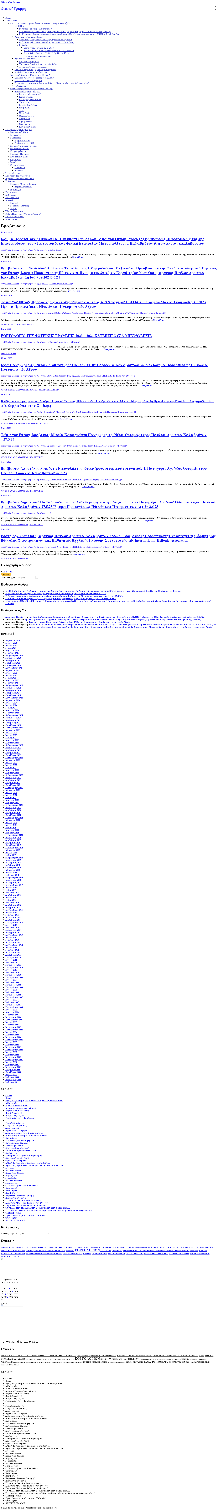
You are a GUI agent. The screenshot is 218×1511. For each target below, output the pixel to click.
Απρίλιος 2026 (12, 650)
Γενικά (8, 1120)
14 (12, 1291)
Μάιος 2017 (10, 889)
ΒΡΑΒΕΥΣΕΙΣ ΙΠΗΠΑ (49, 389)
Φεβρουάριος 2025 (14, 685)
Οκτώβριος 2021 (13, 785)
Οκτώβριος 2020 (13, 815)
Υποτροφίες (11, 1217)
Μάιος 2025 (10, 677)
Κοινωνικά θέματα (14, 1172)
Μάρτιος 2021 (12, 802)
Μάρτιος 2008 (12, 992)
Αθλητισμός (11, 1102)
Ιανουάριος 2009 (13, 984)
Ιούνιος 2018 (11, 872)
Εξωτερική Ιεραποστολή (17, 1147)
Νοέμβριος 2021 (12, 782)
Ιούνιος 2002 (11, 1052)
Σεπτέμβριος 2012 (14, 944)
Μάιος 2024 (10, 707)
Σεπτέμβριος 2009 (14, 977)
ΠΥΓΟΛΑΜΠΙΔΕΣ (113, 1254)
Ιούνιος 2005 (11, 1022)
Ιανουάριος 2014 (13, 929)
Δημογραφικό (12, 1127)
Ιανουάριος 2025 (13, 687)
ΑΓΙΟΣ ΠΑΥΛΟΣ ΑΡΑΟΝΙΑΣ (13, 1247)
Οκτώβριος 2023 (13, 725)
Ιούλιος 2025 (11, 672)
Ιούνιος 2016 (11, 897)
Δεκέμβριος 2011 (13, 954)
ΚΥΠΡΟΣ (44, 423)
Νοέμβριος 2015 (12, 907)
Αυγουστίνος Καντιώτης (17, 1110)
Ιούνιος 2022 (11, 765)
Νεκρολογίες (11, 1182)
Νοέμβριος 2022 (12, 752)
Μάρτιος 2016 (12, 902)
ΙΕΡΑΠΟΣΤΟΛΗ (170, 1251)
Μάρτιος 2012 (12, 949)
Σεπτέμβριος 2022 (14, 757)
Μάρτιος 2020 (12, 832)
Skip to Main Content (10, 2)
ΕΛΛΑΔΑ (36, 1251)
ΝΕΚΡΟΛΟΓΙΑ (8, 1253)
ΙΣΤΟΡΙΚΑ (185, 1251)
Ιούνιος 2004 (11, 1032)
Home (8, 1097)
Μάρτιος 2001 (12, 1064)
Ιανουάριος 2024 (13, 717)
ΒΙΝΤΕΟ (33, 389)
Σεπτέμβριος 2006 (14, 1007)
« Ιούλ (4, 1302)
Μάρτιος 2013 (12, 939)
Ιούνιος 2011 (11, 959)
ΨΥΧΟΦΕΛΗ (4, 1257)
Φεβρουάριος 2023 (14, 745)
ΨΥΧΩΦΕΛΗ (14, 1256)
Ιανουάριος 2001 (13, 1067)
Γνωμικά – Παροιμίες (16, 1125)
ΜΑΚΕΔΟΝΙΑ (203, 1251)
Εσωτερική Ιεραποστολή (17, 1157)
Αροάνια (41, 375)
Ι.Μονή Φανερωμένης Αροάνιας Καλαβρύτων (27, 1162)
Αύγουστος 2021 (12, 790)
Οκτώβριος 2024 (13, 695)
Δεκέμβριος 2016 (13, 894)
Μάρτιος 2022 (12, 772)
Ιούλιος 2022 (11, 762)
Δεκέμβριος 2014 (13, 919)
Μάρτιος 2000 (12, 1077)
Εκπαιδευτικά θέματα (16, 1142)
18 (5, 1294)
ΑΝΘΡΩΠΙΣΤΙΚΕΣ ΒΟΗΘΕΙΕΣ (62, 1247)
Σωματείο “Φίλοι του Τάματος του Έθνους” (26, 1202)
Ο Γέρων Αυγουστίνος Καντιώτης (21, 1185)
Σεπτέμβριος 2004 (14, 1029)
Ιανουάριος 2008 (13, 994)
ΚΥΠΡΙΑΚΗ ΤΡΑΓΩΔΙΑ (27, 423)
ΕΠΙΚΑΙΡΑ (105, 1250)
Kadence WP (51, 1507)
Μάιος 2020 (10, 827)
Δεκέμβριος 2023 (13, 720)
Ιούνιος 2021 (11, 795)
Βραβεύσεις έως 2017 (15, 1115)
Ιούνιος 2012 (11, 947)
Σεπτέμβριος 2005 (14, 1019)
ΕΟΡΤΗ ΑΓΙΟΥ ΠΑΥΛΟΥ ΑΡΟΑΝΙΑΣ (52, 1251)
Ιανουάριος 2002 (13, 1057)
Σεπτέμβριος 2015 (14, 909)
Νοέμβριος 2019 (12, 842)
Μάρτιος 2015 (12, 914)
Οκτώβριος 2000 (13, 1072)
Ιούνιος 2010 (11, 969)
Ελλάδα (92, 411)
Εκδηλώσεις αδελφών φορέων (19, 1140)
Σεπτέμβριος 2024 (14, 697)
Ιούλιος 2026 (11, 642)
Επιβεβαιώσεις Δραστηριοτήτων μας (23, 1155)
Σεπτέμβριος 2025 (14, 667)
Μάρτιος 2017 (12, 892)
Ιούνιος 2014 (11, 924)
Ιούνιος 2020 (11, 825)
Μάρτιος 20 (11, 1082)
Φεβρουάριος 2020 (14, 834)
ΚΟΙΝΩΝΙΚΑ (194, 1251)
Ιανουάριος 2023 (13, 747)
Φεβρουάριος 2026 (14, 655)
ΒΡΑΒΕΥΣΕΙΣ (7, 324)
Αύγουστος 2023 (12, 730)
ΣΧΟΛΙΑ (122, 1254)
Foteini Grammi (12, 249)
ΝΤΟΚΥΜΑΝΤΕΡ (20, 1254)
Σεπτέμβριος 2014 (14, 922)
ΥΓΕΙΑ (192, 1254)
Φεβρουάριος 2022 (14, 775)
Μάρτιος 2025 (12, 682)
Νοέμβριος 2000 (12, 1069)
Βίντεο (50, 375)
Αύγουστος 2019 (12, 849)
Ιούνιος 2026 (11, 645)
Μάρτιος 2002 (12, 1054)
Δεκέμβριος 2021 (13, 780)
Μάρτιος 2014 (12, 927)
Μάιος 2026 (10, 647)
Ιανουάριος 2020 (13, 837)
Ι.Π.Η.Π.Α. (111, 312)
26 (7, 1297)
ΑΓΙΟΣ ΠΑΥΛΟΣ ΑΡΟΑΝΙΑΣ (14, 389)
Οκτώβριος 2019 (13, 844)
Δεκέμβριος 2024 (13, 690)
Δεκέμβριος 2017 (13, 882)
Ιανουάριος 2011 (13, 964)
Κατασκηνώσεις (13, 1170)
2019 (2, 1247)
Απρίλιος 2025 (12, 680)
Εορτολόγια (11, 1152)
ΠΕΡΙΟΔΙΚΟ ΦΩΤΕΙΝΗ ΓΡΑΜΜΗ (72, 1254)
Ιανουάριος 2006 (13, 1017)
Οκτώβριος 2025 (13, 665)
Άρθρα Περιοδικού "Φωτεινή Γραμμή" (55, 411)
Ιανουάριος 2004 (13, 1037)
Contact (8, 1095)
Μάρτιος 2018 (12, 874)
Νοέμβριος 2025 (12, 662)
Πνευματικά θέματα (15, 1197)
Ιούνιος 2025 (11, 675)
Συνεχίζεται (78, 256)
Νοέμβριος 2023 (12, 722)
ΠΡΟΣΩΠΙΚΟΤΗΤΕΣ (99, 1254)
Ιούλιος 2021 (11, 792)
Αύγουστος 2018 (12, 869)
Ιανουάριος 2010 (13, 974)
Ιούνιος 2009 (11, 979)
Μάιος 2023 (10, 737)
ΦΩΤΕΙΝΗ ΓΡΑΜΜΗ (15, 1220)
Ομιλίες (121, 312)
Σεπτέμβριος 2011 (14, 957)
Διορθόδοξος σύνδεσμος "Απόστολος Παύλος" (71, 312)
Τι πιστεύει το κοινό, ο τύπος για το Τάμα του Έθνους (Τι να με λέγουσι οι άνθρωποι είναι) (50, 1210)
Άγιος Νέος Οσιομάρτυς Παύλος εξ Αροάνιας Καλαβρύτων (34, 1100)
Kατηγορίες (6, 1233)
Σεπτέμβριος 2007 (14, 997)
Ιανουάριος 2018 (13, 879)
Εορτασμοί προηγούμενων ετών (20, 1150)
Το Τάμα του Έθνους (136, 312)
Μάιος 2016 (10, 899)
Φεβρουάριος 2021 (14, 805)
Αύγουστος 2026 (12, 640)
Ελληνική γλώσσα (14, 1145)
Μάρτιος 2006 (12, 1014)
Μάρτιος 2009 (12, 982)
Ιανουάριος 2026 (13, 657)
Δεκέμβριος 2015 (13, 904)
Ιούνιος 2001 (11, 1062)
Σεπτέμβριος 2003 (14, 1039)
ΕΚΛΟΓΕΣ (29, 1251)
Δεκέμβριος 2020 (13, 810)
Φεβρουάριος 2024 (14, 715)
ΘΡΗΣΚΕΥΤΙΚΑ (135, 1250)
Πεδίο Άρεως (11, 1190)
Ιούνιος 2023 (11, 735)
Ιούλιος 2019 (11, 852)
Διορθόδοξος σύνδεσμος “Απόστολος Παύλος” (26, 1135)
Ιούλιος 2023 (11, 732)
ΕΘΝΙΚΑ (201, 1247)
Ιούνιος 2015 (11, 912)
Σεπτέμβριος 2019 (14, 847)
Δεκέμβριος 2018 (13, 862)
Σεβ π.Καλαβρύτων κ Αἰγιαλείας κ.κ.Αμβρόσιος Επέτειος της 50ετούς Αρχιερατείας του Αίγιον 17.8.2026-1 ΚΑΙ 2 (60, 598)
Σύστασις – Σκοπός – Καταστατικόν (23, 1200)
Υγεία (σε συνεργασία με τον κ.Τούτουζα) (25, 1215)
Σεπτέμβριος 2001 (14, 1059)
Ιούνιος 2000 (11, 1074)
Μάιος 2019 (10, 854)
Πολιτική (111, 411)
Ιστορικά (101, 411)
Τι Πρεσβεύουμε (13, 1212)
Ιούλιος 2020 (11, 822)
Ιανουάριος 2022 (13, 777)
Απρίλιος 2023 (12, 740)
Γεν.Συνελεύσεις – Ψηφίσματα (20, 1117)
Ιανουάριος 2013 (13, 942)
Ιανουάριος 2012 (13, 952)
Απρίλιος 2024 (12, 710)
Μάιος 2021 (10, 797)
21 (12, 1294)
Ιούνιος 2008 (11, 989)
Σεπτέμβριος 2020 (14, 817)
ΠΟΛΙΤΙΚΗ (87, 1253)
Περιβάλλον (11, 1192)
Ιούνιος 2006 (11, 1009)
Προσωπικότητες (125, 411)
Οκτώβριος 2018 (13, 867)
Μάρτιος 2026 (12, 652)
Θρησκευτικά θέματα (16, 1160)
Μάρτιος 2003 (12, 1044)
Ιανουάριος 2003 (13, 1047)
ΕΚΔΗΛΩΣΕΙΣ (18, 1250)
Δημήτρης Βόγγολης (14, 616)
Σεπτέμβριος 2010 (14, 967)
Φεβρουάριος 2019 (14, 857)
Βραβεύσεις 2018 (13, 1112)
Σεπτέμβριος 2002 (14, 1049)
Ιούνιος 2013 (11, 937)
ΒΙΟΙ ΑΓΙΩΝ (101, 1247)
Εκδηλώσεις (55, 249)
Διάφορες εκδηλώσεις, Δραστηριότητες (24, 1132)
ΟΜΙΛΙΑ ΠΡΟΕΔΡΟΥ (32, 1254)
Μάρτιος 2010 (12, 972)
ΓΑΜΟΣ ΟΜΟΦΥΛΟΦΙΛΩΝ (144, 1247)
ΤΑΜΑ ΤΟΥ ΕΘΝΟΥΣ (25, 324)
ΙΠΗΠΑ (178, 1251)
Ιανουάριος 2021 (13, 807)
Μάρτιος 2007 (12, 1002)
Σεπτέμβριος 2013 (14, 934)
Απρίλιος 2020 (12, 830)
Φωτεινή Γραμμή (13, 8)
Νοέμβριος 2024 (12, 692)
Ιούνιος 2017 (11, 887)
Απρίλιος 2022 (12, 770)
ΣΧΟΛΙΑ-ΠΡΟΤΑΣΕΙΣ (134, 1253)
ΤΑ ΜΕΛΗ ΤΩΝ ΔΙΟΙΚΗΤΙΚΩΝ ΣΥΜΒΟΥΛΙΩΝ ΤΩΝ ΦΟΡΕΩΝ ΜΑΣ (37, 1207)
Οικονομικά (11, 1187)
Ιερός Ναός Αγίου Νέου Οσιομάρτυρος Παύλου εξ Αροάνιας (34, 1165)
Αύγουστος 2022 (12, 760)
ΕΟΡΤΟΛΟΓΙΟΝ (8, 353)
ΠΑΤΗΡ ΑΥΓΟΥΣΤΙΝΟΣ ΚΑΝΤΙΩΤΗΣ (50, 1254)
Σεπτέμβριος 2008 (14, 987)
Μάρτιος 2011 (12, 962)
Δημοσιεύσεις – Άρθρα (16, 1130)
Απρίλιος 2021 (12, 800)
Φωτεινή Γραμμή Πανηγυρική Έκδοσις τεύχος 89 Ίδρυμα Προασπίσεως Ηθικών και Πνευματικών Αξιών (55, 593)
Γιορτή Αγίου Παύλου (60, 283)
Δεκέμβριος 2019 (13, 839)
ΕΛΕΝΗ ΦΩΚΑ (8, 423)
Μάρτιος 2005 (12, 1024)
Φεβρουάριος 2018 (14, 877)
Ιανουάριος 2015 (13, 917)
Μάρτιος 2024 (12, 712)
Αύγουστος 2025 (12, 670)
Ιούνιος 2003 (11, 1042)
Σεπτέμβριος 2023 (14, 727)
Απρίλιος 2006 (12, 1012)
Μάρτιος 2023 (12, 742)
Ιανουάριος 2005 (13, 1027)
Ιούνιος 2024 (11, 705)
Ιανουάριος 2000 (13, 1079)
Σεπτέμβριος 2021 (14, 787)
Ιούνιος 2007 (11, 999)
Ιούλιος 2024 (11, 702)
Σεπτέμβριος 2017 (14, 884)
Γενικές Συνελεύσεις (15, 1122)
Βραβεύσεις (42, 249)
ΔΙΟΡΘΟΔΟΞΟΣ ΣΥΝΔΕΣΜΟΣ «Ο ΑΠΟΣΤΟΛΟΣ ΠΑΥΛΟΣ (175, 1247)
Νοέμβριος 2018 (12, 864)
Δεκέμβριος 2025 (13, 660)
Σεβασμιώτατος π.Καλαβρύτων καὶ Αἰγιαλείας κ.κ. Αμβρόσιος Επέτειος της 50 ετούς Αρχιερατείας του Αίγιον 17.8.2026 (64, 596)
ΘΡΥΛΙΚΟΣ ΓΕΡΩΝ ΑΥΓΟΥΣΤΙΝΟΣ (153, 1251)
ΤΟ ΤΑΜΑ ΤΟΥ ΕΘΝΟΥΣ (179, 1253)
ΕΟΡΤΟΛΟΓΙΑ (70, 1251)
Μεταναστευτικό (13, 1180)
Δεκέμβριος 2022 (13, 750)
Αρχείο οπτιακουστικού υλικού (20, 1107)
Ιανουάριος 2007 (13, 1004)
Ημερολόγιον (56, 342)
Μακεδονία (11, 1177)
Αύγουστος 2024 (12, 700)
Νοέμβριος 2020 (12, 812)
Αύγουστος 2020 (12, 820)
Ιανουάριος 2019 (13, 859)
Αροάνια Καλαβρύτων (16, 1105)
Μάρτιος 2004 (12, 1034)
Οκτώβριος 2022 (13, 755)
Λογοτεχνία (11, 1175)
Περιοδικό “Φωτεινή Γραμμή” (20, 1195)
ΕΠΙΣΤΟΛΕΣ (117, 1251)
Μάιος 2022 (10, 767)
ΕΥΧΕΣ (125, 1251)
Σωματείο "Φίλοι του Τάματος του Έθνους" (26, 1205)
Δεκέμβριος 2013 (13, 932)
